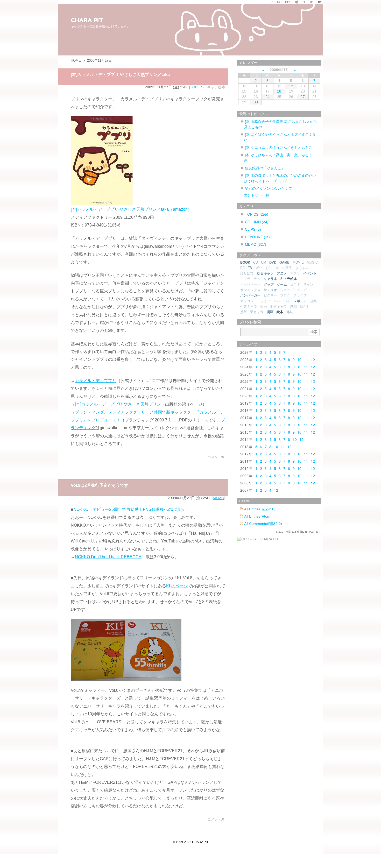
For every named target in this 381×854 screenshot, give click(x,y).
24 (267, 97)
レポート (300, 301)
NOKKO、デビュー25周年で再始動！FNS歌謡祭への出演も (129, 509)
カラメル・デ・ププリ (95, 380)
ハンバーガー (250, 295)
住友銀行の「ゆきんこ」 (265, 168)
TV (250, 268)
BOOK (245, 262)
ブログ (285, 295)
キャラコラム (250, 279)
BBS (288, 2)
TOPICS (196, 87)
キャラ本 (270, 279)
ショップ (287, 290)
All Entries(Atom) (257, 516)
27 (303, 97)
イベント (310, 273)
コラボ (295, 284)
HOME (76, 60)
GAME (284, 262)
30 (256, 102)
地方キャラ (278, 306)
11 (306, 359)
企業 (313, 301)
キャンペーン (250, 284)
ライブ (265, 301)
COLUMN (257, 222)
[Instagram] (311, 2)
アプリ (295, 273)
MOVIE (298, 262)
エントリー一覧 (256, 195)
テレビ (302, 290)
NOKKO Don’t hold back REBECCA (108, 557)
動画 (263, 306)
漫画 (270, 312)
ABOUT (276, 2)
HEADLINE (259, 237)
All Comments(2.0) (262, 523)
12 (291, 86)
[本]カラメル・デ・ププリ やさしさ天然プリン (118, 404)
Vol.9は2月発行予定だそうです (99, 485)
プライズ (300, 295)
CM (263, 262)
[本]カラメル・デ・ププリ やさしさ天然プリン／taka (120, 74)
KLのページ (177, 586)
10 (299, 359)
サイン (308, 284)
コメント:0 (216, 457)
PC (242, 268)
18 (279, 91)
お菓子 (287, 268)
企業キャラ (248, 306)
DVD (272, 262)
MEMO (218, 498)
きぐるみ (302, 268)
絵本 (280, 312)
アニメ (282, 273)
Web (259, 268)
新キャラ (257, 312)
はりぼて (247, 273)
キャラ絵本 (216, 87)
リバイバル (281, 301)
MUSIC (312, 262)
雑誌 (289, 312)
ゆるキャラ (265, 273)
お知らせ (272, 268)
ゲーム (282, 284)
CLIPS (253, 229)
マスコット (248, 301)
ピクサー (270, 295)
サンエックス (250, 290)
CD (255, 262)
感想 (293, 306)
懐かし (305, 306)
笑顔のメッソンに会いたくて (268, 188)
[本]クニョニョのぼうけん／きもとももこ (278, 147)
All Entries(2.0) (259, 509)
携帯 (243, 312)
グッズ (269, 284)
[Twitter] (304, 2)
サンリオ (270, 290)
